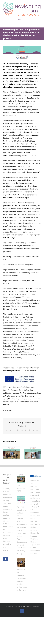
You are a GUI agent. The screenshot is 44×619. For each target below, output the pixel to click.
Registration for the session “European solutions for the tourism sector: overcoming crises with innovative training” (22, 272)
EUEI (24, 606)
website (33, 371)
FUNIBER (7, 67)
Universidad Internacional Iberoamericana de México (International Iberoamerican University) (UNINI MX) (21, 334)
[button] (4, 452)
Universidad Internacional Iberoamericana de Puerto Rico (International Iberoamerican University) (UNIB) (22, 326)
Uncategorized (7, 410)
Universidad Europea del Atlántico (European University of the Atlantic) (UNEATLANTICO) (18, 320)
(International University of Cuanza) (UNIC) (18, 349)
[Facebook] (5, 559)
